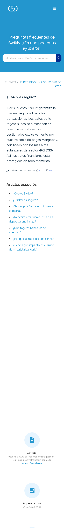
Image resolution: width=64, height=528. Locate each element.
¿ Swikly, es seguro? (25, 200)
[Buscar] (59, 58)
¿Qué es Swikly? (23, 193)
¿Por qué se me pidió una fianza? (33, 238)
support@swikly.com (32, 463)
